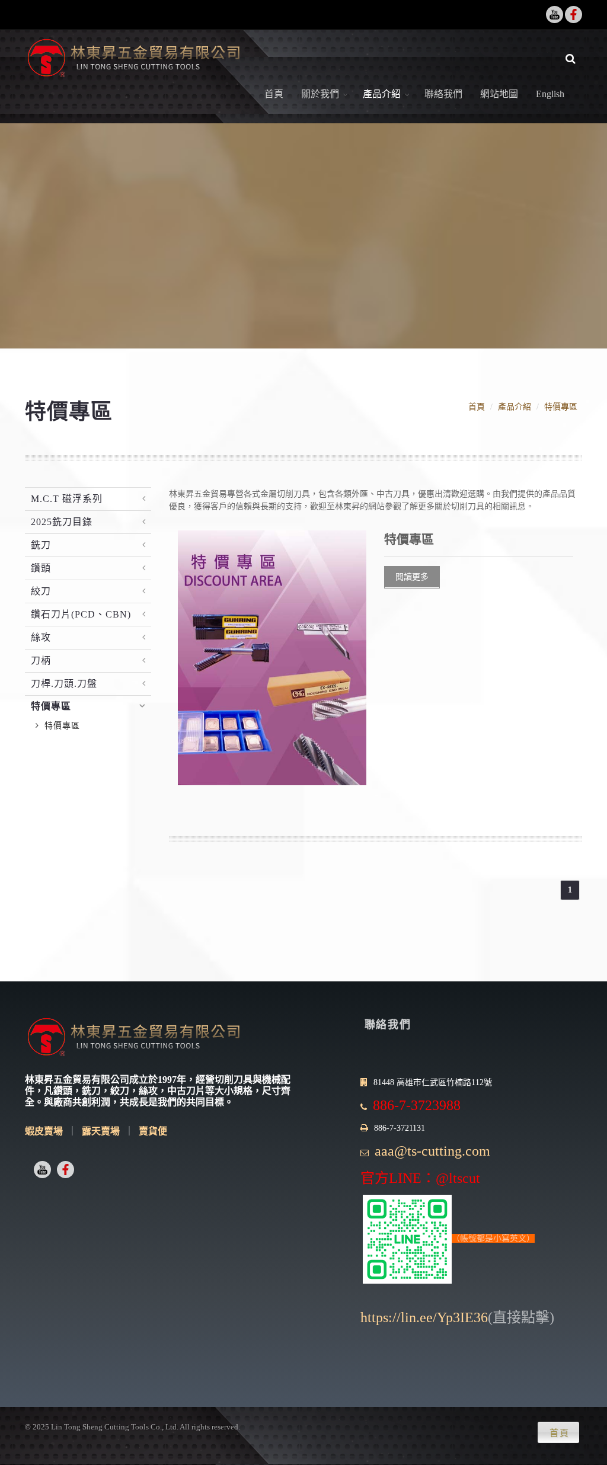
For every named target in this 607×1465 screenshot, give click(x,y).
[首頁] (133, 58)
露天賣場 (101, 1131)
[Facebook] (573, 14)
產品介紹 (382, 94)
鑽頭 (41, 568)
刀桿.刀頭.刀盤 (64, 684)
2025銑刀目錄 (61, 522)
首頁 (273, 94)
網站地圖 (499, 94)
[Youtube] (554, 14)
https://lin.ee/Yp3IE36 (424, 1317)
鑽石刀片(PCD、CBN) (81, 614)
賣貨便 (153, 1131)
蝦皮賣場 (44, 1131)
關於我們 (320, 94)
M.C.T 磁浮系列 (67, 499)
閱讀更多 (412, 576)
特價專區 (560, 406)
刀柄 (41, 660)
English (550, 94)
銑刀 (41, 545)
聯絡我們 (443, 94)
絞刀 (41, 591)
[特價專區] (272, 656)
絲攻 (41, 637)
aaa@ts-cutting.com (432, 1151)
